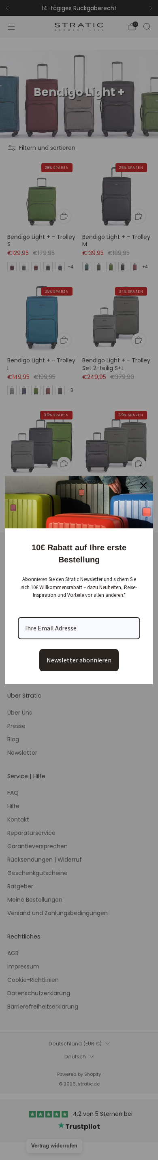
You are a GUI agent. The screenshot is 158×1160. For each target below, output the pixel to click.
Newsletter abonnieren (79, 660)
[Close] (143, 485)
